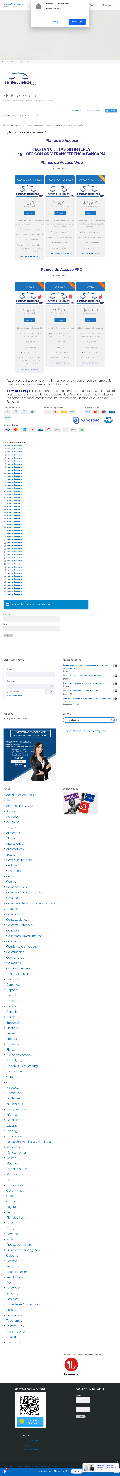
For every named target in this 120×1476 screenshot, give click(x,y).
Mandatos (13, 1147)
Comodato (13, 898)
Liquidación (14, 1136)
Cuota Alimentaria (18, 968)
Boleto (10, 854)
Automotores (15, 849)
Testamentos (15, 1326)
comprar (77, 1471)
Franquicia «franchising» (22, 1066)
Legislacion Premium (45, 101)
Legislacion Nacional (28, 101)
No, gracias (58, 22)
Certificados (14, 871)
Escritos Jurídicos (12, 62)
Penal (10, 1223)
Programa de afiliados (30, 1440)
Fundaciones (15, 1071)
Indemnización (16, 1104)
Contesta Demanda (19, 925)
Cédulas (11, 865)
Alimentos (13, 833)
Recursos (12, 1266)
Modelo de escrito (14, 446)
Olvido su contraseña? (14, 696)
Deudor (11, 1017)
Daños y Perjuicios (18, 974)
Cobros (11, 881)
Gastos (11, 1082)
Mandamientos (16, 1152)
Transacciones (16, 1331)
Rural (9, 1282)
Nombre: (6, 614)
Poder (10, 1239)
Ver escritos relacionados (92, 111)
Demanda (13, 984)
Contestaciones (16, 919)
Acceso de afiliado (31, 1449)
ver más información (29, 256)
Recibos (11, 1261)
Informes (12, 1114)
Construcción (15, 952)
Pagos (10, 1212)
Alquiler (11, 838)
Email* (5, 624)
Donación (12, 1011)
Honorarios (13, 1093)
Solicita (11, 1310)
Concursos (13, 941)
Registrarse (28, 1445)
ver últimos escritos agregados (87, 731)
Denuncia (12, 979)
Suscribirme (77, 22)
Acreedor (12, 816)
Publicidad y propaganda (23, 1250)
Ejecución (13, 1028)
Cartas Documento (19, 860)
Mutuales (12, 1174)
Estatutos (12, 1044)
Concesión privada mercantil (25, 936)
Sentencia (13, 1288)
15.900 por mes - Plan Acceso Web (54, 1471)
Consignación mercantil (22, 946)
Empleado (13, 1038)
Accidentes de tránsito (21, 795)
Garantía (12, 1077)
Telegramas (14, 1320)
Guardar (112, 111)
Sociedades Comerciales (23, 1304)
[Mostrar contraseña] (52, 686)
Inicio (5, 1466)
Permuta (12, 1234)
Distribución (14, 1001)
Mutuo (10, 1179)
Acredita (11, 811)
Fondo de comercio (19, 1055)
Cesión (11, 876)
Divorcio (11, 1006)
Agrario (11, 827)
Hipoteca (12, 1087)
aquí (29, 125)
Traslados (12, 1337)
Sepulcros (13, 1293)
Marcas (11, 1158)
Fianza (10, 1049)
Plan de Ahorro (16, 1217)
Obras (10, 1196)
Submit (8, 636)
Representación (17, 1272)
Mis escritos (77, 111)
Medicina (12, 1163)
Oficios (10, 1201)
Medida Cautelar (17, 1169)
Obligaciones (15, 1190)
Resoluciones (15, 1277)
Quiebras (12, 1255)
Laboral (11, 1125)
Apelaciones (14, 843)
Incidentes (13, 1098)
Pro (11, 1466)
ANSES (11, 800)
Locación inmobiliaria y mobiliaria (28, 1141)
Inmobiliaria (14, 1120)
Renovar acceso (31, 1466)
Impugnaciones (16, 1109)
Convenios (13, 963)
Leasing (11, 1131)
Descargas (44, 1466)
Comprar (29, 213)
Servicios (12, 1299)
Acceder (54, 1466)
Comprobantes (16, 914)
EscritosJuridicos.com (13, 4)
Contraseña (11, 681)
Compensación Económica (24, 892)
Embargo (12, 1022)
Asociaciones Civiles (20, 805)
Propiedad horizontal (20, 1244)
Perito (10, 1228)
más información (61, 168)
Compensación (16, 887)
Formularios (14, 1060)
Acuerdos (12, 822)
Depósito (12, 990)
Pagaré (11, 1207)
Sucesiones (14, 1315)
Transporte (13, 1342)
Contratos (12, 930)
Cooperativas (15, 957)
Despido (11, 995)
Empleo (11, 1033)
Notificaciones (16, 1185)
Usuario (10, 669)
